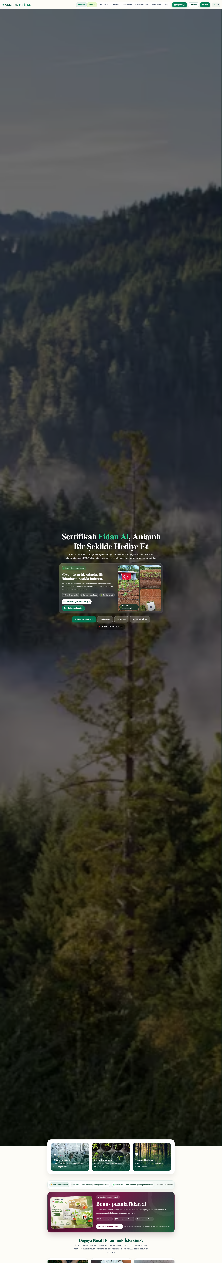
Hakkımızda (156, 5)
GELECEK (18, 4)
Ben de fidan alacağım (73, 608)
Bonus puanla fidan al (109, 1226)
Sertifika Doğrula (142, 5)
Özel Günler (103, 5)
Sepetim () (180, 5)
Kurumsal (115, 5)
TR (214, 5)
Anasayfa (81, 5)
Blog (166, 5)
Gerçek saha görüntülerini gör (76, 602)
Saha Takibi (127, 5)
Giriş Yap (193, 5)
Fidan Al (92, 5)
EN (218, 5)
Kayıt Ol (205, 5)
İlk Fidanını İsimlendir (84, 619)
